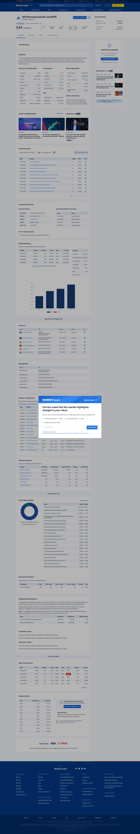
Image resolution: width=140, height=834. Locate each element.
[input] (64, 427)
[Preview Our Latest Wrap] (49, 432)
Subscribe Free (92, 427)
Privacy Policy (84, 433)
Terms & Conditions (74, 433)
